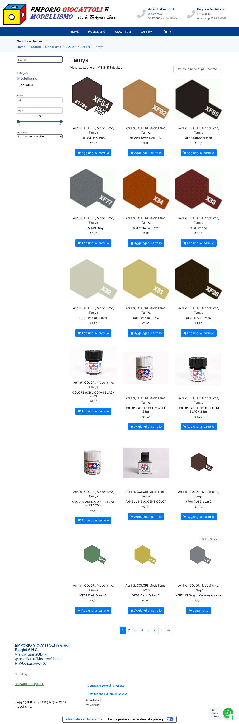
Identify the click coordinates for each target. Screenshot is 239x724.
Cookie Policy (92, 700)
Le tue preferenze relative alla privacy (136, 719)
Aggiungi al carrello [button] (95, 153)
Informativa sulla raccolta (84, 719)
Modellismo (96, 31)
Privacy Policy (92, 704)
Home (75, 31)
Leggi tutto (200, 610)
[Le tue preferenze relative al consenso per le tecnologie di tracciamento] (232, 717)
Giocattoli (123, 31)
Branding (21, 674)
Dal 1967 (146, 31)
